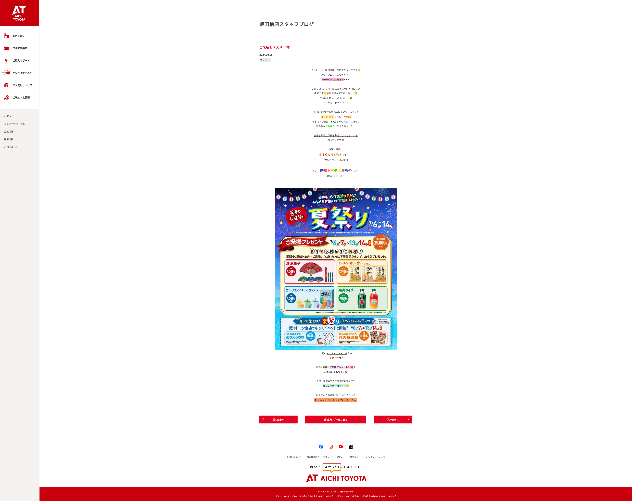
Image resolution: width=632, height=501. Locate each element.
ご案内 (7, 115)
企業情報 (8, 131)
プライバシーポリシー (333, 457)
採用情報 (8, 139)
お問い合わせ (11, 147)
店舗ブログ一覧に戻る (335, 419)
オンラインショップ (375, 457)
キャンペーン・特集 (14, 123)
